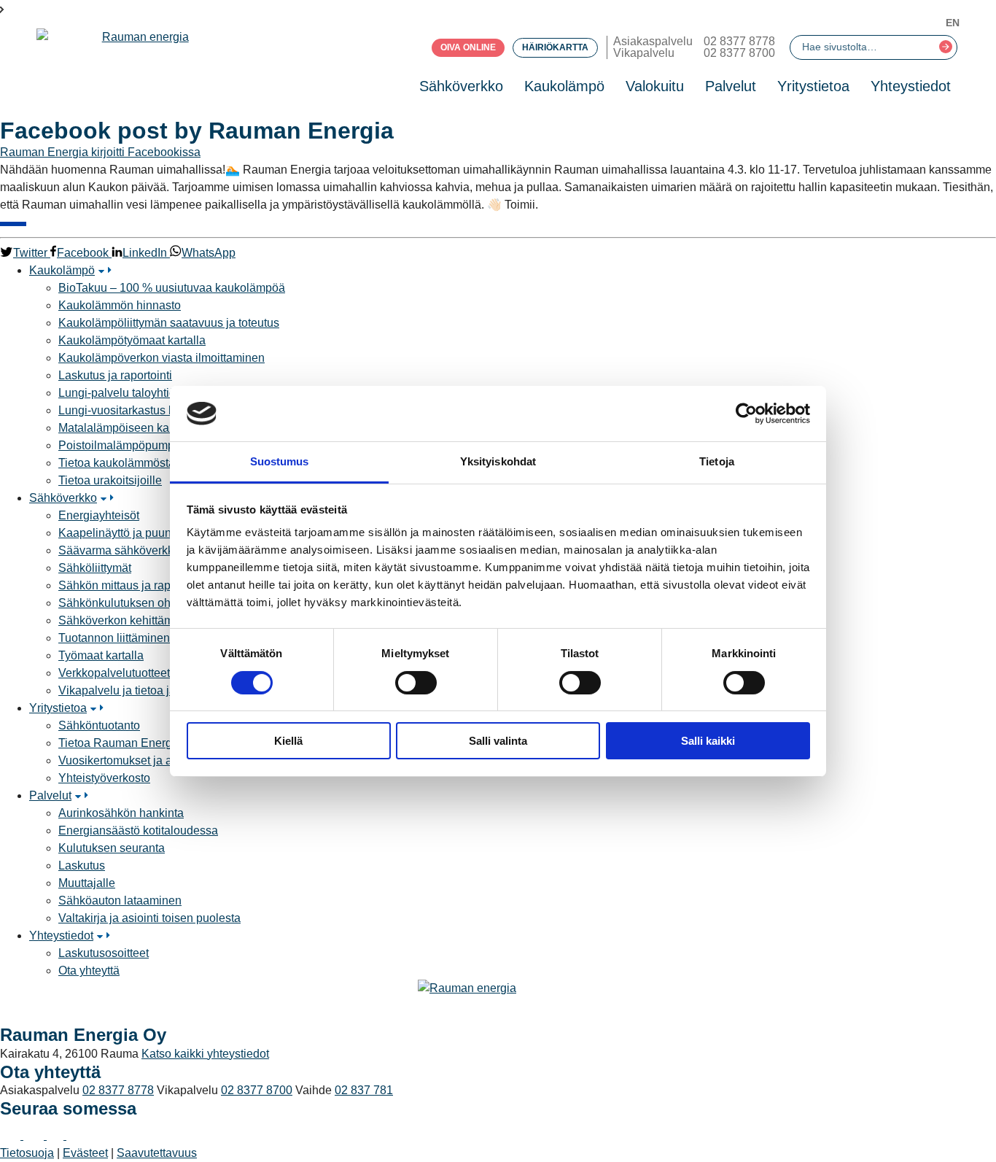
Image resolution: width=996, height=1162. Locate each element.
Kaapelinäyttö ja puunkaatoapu (138, 533)
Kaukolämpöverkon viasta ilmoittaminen (161, 358)
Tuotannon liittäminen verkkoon (139, 638)
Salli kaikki (708, 741)
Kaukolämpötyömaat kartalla (132, 340)
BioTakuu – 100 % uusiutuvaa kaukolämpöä (171, 288)
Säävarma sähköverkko (119, 550)
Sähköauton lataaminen (120, 900)
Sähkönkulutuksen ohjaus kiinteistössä (159, 603)
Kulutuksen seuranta (111, 848)
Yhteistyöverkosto (104, 778)
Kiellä (288, 741)
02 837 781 (364, 1090)
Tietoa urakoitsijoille (110, 480)
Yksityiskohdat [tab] (498, 461)
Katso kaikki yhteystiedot (205, 1053)
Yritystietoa (813, 86)
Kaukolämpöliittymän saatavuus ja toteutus (168, 323)
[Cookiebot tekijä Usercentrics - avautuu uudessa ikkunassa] (746, 414)
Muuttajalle (86, 883)
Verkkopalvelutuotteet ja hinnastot (145, 673)
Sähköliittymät (94, 568)
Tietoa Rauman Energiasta (127, 743)
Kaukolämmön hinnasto (119, 305)
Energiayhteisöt (98, 515)
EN (953, 22)
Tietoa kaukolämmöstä (116, 463)
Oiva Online (468, 47)
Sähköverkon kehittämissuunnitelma (152, 620)
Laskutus (81, 865)
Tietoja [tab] (716, 461)
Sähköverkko (461, 86)
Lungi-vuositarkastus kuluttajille (139, 410)
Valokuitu (655, 86)
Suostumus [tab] (279, 461)
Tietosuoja (27, 1153)
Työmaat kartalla (101, 655)
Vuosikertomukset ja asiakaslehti (142, 760)
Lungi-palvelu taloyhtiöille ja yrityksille (156, 393)
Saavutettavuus (157, 1153)
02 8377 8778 (739, 41)
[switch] (416, 682)
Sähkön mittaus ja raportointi (132, 585)
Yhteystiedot (911, 86)
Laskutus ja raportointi (115, 375)
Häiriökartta (555, 47)
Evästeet (85, 1153)
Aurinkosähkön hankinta (121, 813)
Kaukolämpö (564, 86)
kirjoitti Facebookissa (146, 152)
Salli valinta (498, 741)
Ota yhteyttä (89, 970)
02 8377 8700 (739, 53)
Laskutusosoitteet (103, 953)
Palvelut (730, 86)
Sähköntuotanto (99, 725)
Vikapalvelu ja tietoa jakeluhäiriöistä (151, 690)
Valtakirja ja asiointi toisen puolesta (149, 918)
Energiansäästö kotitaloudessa (138, 830)
